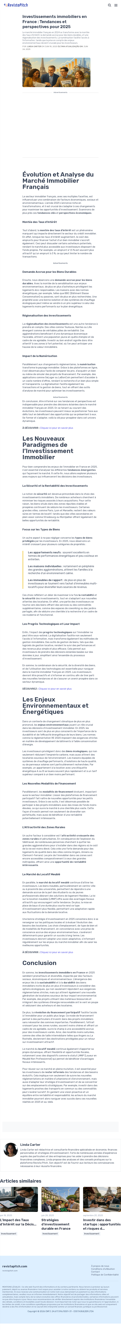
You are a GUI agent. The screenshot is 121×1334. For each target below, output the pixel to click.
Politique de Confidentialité (105, 1274)
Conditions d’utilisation (103, 1269)
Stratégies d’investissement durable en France (56, 1224)
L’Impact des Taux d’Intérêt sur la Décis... (18, 1222)
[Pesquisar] (110, 5)
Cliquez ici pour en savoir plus (56, 428)
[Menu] (116, 5)
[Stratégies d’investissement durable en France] (60, 1211)
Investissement (8, 1233)
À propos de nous (100, 1266)
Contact (95, 1271)
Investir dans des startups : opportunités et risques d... (102, 1224)
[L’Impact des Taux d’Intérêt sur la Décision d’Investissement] (19, 1211)
